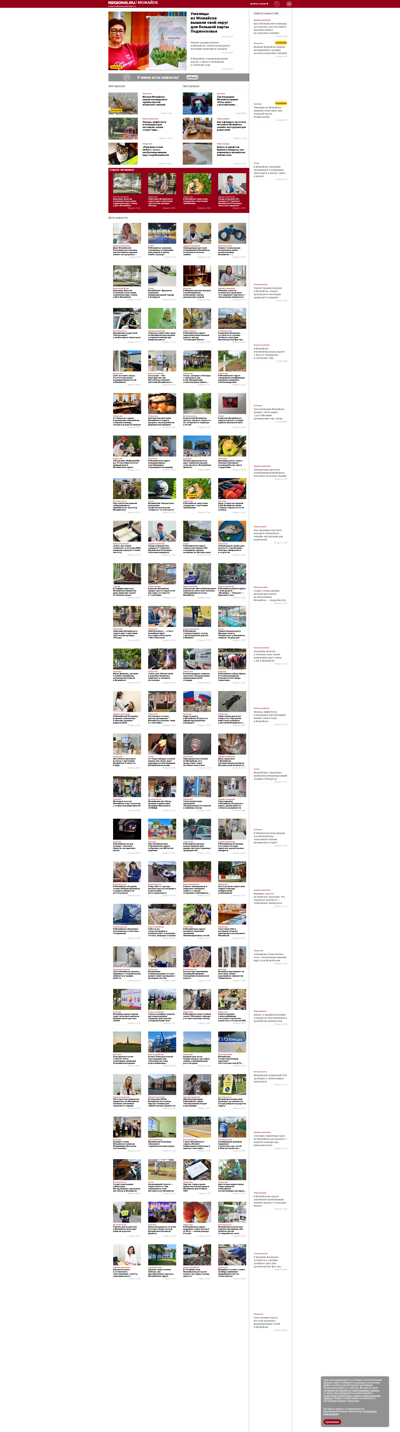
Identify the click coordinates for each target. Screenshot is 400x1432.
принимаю (332, 1422)
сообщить (192, 77)
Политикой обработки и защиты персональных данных (352, 1397)
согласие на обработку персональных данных (351, 1390)
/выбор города (258, 4)
